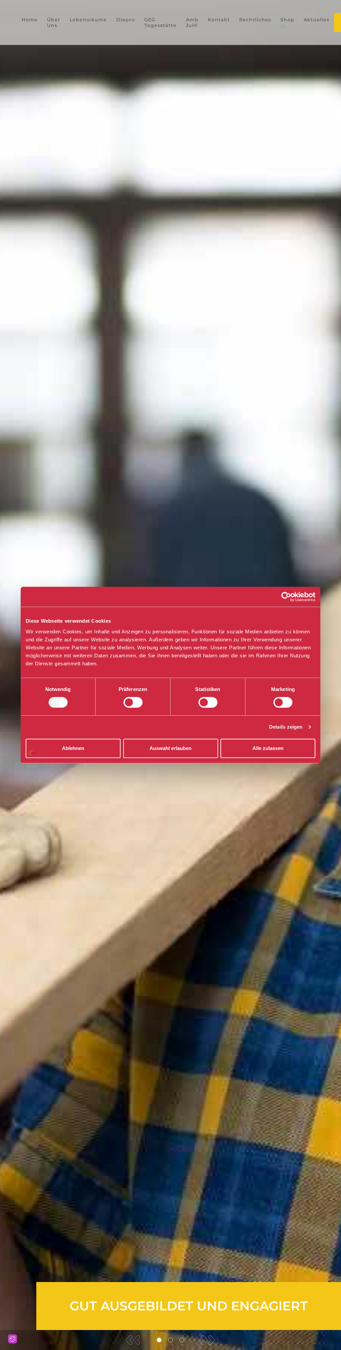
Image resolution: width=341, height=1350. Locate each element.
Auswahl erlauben (170, 748)
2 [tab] (170, 1340)
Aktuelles (316, 20)
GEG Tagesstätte (160, 22)
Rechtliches (255, 20)
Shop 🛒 (287, 22)
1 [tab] (159, 1340)
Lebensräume (88, 20)
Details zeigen (285, 727)
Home (30, 20)
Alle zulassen (267, 748)
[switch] (133, 702)
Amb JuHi (192, 22)
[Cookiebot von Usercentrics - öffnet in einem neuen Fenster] (286, 597)
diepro (125, 20)
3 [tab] (181, 1340)
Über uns (53, 22)
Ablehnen (73, 748)
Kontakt (219, 20)
